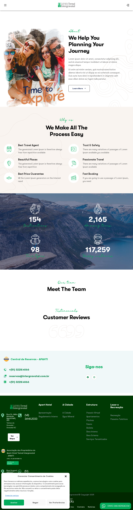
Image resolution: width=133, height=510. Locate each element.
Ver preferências (57, 502)
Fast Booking (90, 173)
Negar (35, 502)
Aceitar (14, 502)
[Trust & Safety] (73, 149)
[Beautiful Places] (9, 163)
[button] (65, 476)
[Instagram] (94, 377)
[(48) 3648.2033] (20, 415)
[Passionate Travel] (73, 163)
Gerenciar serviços (12, 495)
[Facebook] (87, 377)
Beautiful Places (27, 159)
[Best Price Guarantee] (9, 178)
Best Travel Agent (28, 145)
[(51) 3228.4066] (20, 471)
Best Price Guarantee (31, 173)
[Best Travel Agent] (9, 149)
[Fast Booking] (73, 178)
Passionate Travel (93, 159)
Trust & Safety (91, 145)
